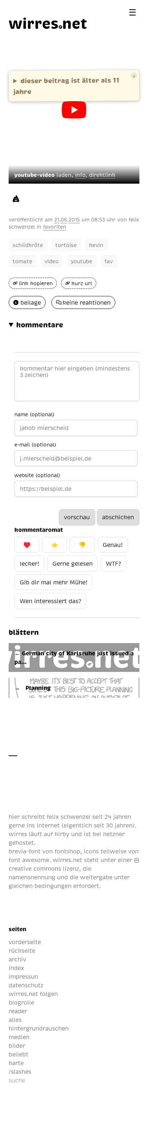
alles (15, 1019)
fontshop (67, 851)
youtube (81, 261)
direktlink (102, 175)
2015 (74, 219)
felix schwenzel (69, 816)
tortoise (66, 245)
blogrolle (21, 1002)
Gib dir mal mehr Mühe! (53, 582)
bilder (17, 1045)
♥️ (27, 545)
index (16, 968)
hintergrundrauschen (39, 1028)
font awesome (29, 860)
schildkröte (28, 245)
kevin (96, 245)
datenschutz (26, 985)
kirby (62, 834)
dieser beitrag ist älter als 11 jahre (66, 85)
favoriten (54, 226)
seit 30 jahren (113, 825)
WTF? (113, 563)
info (80, 175)
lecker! (29, 563)
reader (18, 1011)
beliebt (18, 1054)
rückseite (22, 950)
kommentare (39, 324)
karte (16, 1063)
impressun (23, 976)
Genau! (112, 545)
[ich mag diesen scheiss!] (16, 198)
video (52, 261)
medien (19, 1037)
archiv (17, 959)
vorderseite (25, 942)
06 (64, 219)
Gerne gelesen (72, 563)
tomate (22, 261)
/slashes (20, 1071)
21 (56, 219)
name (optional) (34, 414)
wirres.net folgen (33, 994)
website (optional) (37, 475)
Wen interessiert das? (50, 601)
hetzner (114, 834)
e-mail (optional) (35, 444)
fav (109, 261)
